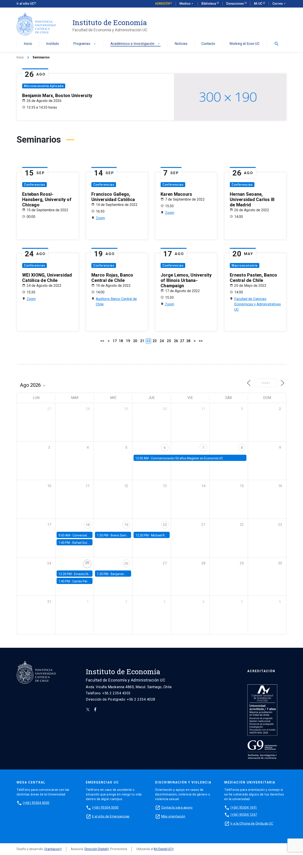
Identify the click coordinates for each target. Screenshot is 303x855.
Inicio (28, 44)
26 (176, 341)
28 (188, 341)
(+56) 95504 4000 (36, 803)
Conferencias (34, 184)
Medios (186, 3)
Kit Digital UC (162, 849)
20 (135, 341)
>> (201, 341)
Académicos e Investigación (135, 44)
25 (169, 341)
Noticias (181, 44)
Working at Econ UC (244, 44)
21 (142, 341)
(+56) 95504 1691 (243, 807)
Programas (84, 44)
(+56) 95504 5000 (105, 807)
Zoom (100, 218)
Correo (279, 3)
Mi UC (258, 3)
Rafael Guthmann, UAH (88, 542)
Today (265, 383)
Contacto (208, 44)
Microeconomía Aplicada (43, 86)
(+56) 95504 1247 (243, 814)
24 (162, 341)
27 (182, 341)
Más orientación (173, 816)
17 (115, 341)
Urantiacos (51, 849)
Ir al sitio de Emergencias (111, 816)
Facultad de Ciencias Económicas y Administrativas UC (257, 304)
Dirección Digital (96, 849)
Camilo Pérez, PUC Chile (89, 581)
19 (128, 341)
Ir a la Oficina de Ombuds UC (251, 823)
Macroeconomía (245, 265)
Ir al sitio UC (25, 3)
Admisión (162, 3)
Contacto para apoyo (177, 807)
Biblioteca (209, 3)
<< (102, 341)
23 (155, 341)
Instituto (52, 44)
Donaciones (235, 3)
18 (121, 341)
